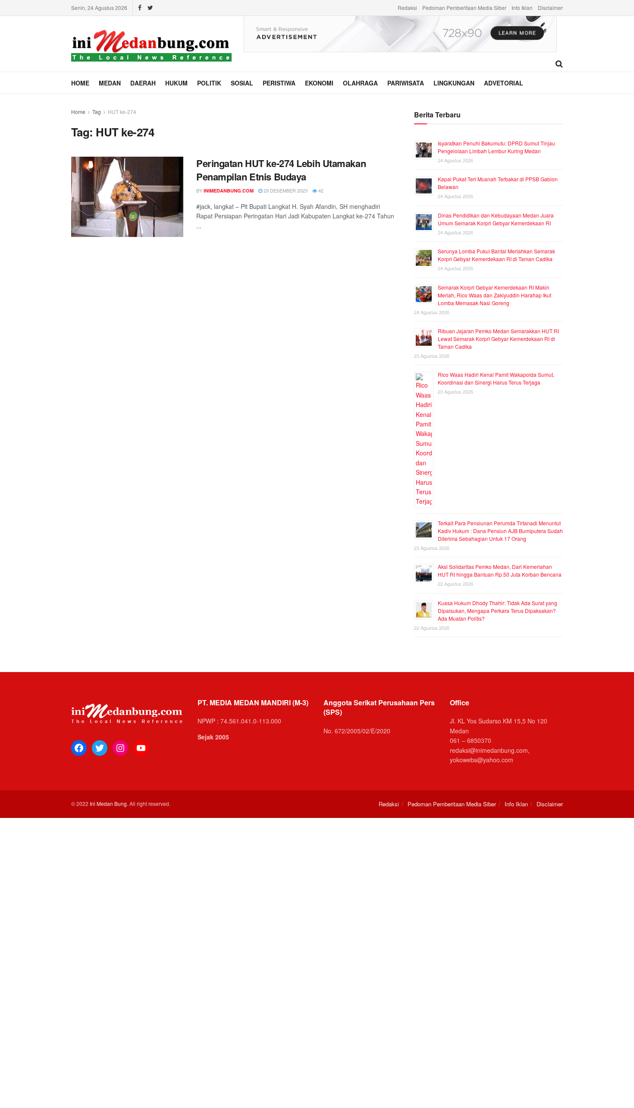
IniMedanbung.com (229, 190)
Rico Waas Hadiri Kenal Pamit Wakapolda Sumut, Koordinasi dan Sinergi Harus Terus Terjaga (496, 378)
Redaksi (407, 7)
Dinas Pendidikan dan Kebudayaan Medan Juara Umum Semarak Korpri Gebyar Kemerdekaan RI (496, 219)
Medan (110, 83)
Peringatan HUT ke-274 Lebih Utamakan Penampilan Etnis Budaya (281, 169)
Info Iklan (522, 7)
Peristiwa (279, 83)
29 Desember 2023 (285, 190)
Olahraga (360, 83)
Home (80, 83)
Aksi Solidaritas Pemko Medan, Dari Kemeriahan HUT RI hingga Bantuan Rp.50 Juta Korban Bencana (500, 570)
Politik (209, 83)
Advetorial (503, 83)
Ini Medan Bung (108, 803)
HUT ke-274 (122, 111)
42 (320, 190)
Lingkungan (453, 83)
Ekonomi (319, 83)
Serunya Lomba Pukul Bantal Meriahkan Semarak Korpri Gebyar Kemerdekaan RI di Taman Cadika (496, 254)
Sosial (242, 83)
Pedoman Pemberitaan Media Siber (464, 7)
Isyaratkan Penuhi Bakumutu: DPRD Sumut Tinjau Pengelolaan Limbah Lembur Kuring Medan (496, 147)
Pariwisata (405, 83)
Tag (96, 111)
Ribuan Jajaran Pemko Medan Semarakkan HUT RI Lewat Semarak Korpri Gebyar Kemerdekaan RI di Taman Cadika (498, 338)
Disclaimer (550, 7)
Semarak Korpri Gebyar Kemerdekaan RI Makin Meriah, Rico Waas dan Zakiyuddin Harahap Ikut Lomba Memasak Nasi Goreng (494, 295)
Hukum (176, 83)
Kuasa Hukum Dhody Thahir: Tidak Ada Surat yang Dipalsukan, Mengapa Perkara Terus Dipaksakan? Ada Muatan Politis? (497, 610)
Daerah (143, 83)
